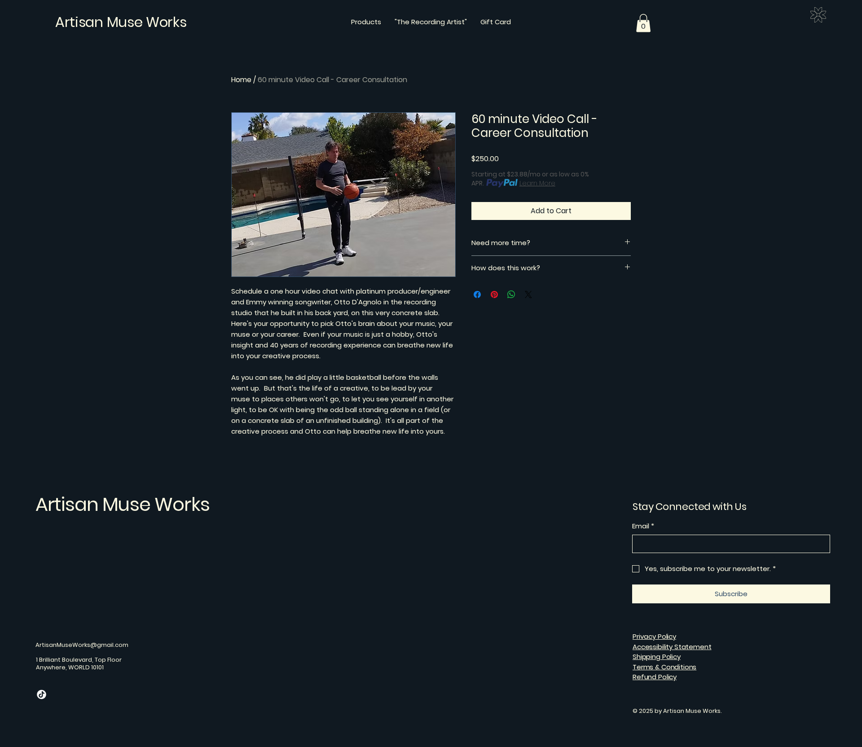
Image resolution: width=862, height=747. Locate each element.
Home (241, 80)
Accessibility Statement (672, 646)
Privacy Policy (654, 636)
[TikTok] (41, 694)
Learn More (537, 183)
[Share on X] (528, 294)
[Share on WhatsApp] (511, 294)
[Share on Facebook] (477, 294)
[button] (643, 23)
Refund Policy (655, 676)
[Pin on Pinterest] (494, 294)
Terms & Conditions (664, 667)
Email (643, 526)
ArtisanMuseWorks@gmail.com (81, 645)
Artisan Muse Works (122, 504)
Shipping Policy (657, 656)
